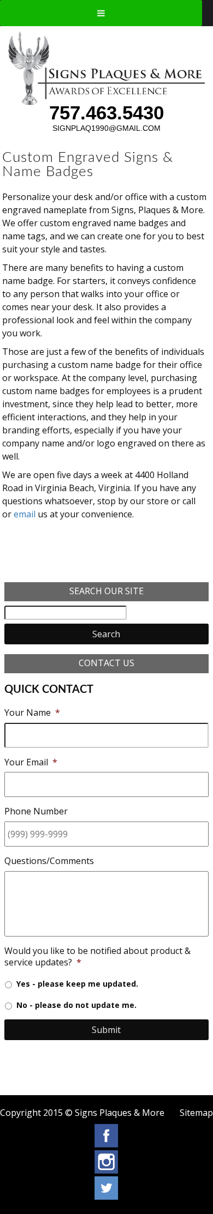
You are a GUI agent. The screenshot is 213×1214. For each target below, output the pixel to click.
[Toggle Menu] (101, 13)
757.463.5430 (106, 112)
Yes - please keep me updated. (77, 984)
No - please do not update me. (76, 1005)
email (25, 514)
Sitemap (196, 1113)
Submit (106, 1030)
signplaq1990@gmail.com (106, 128)
